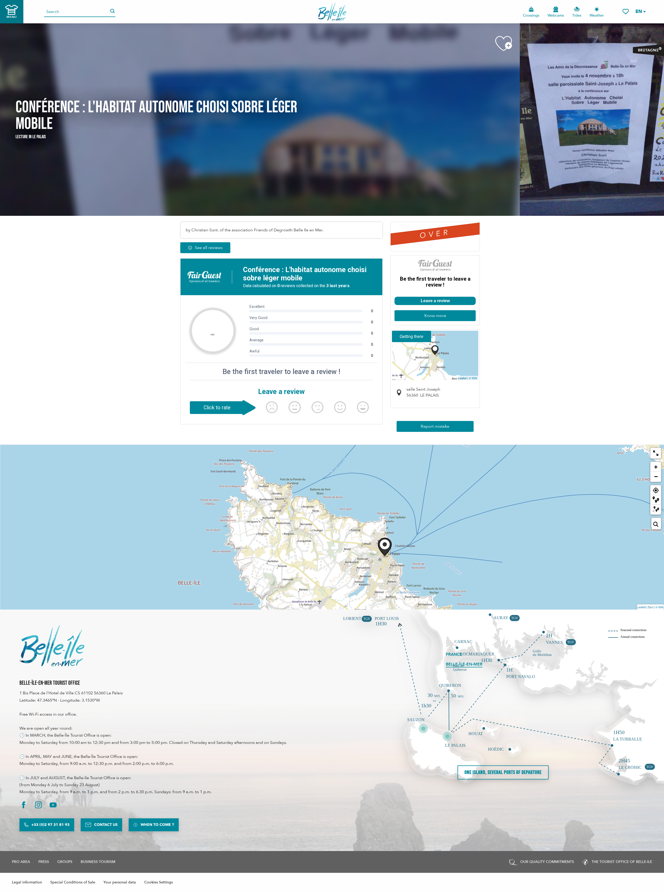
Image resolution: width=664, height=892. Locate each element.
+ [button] (656, 467)
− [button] (656, 476)
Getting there (411, 336)
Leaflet (462, 378)
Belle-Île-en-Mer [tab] (464, 664)
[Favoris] (625, 11)
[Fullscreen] (655, 453)
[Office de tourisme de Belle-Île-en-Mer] (51, 645)
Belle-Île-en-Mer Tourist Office (49, 683)
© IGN (473, 378)
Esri (650, 607)
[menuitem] (332, 11)
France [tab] (454, 654)
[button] (640, 11)
